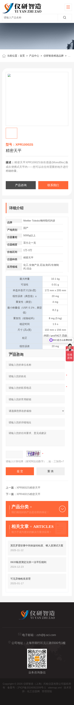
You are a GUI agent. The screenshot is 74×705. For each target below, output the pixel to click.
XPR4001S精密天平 (28, 494)
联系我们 (53, 185)
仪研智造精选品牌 (53, 55)
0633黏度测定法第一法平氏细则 (28, 562)
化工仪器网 (33, 691)
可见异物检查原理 (20, 578)
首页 (22, 55)
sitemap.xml (55, 687)
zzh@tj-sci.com (46, 635)
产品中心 (34, 55)
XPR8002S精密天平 (28, 487)
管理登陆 (47, 691)
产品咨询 (21, 185)
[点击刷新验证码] (33, 454)
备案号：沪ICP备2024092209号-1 (26, 687)
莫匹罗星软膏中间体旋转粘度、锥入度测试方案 (36, 545)
